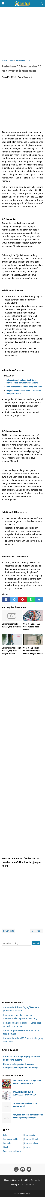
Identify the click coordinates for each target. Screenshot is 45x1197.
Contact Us (35, 1180)
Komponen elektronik (12, 1139)
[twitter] (14, 599)
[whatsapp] (31, 599)
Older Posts (36, 931)
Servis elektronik (31, 1139)
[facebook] (6, 599)
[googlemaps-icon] (29, 1169)
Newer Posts (8, 931)
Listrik (5, 1147)
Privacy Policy (17, 1184)
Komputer (7, 1143)
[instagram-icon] (16, 1169)
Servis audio (29, 1135)
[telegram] (39, 599)
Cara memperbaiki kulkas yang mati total (24, 387)
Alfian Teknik (26, 1193)
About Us (24, 1180)
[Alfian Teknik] (22, 3)
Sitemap (15, 1180)
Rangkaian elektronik (12, 1151)
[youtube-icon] (22, 1169)
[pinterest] (22, 599)
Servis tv (28, 1147)
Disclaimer (29, 1184)
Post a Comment (25, 77)
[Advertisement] (22, 33)
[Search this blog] (41, 3)
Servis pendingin (31, 1143)
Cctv (5, 1135)
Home (6, 1180)
